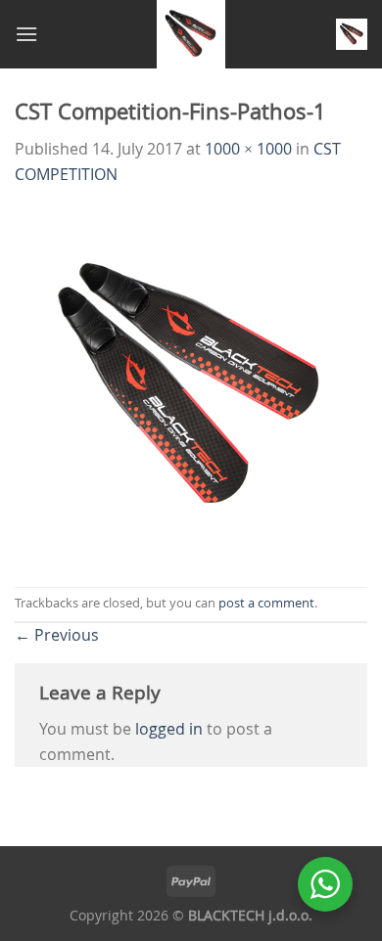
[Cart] (351, 34)
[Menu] (26, 34)
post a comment (266, 603)
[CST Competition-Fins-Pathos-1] (191, 385)
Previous (57, 635)
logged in (169, 728)
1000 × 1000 (248, 148)
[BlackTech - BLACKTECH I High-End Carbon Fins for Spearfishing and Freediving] (191, 34)
